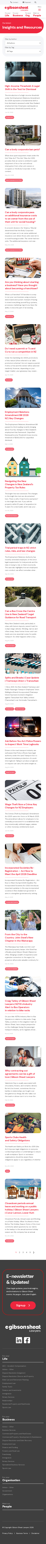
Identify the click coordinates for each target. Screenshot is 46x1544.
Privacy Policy (7, 1533)
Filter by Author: (11, 39)
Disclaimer (35, 1533)
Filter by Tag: (9, 47)
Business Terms (22, 1533)
